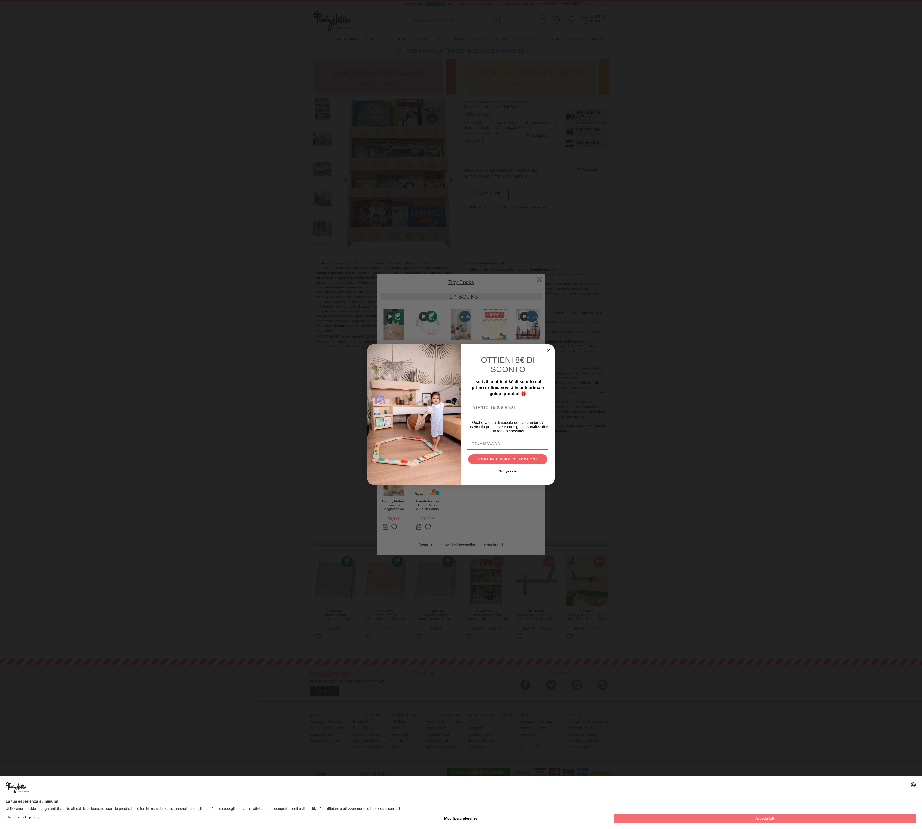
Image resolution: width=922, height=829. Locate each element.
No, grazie (508, 471)
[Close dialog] (548, 350)
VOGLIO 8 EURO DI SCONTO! (507, 459)
